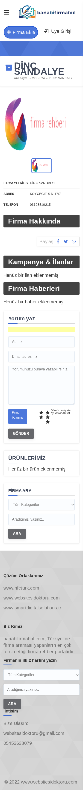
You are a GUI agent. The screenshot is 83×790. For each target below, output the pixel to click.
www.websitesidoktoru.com (31, 597)
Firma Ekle (23, 32)
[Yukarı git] (72, 779)
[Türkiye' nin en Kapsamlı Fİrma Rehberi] (46, 20)
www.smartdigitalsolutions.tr (32, 607)
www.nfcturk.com (21, 587)
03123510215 (40, 204)
